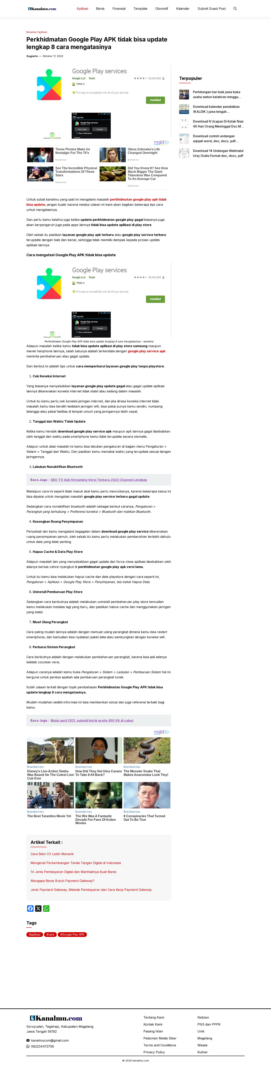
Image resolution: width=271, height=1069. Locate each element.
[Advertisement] (212, 50)
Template (140, 9)
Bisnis (100, 9)
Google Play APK (73, 934)
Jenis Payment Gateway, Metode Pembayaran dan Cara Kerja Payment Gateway (91, 890)
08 (33, 1046)
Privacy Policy (154, 1052)
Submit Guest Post (212, 9)
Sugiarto (32, 56)
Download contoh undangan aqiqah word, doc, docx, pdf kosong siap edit (214, 141)
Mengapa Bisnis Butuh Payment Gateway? (62, 881)
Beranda (31, 32)
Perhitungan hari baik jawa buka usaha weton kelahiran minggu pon (216, 97)
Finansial (119, 9)
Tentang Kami (153, 1017)
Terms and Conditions (159, 1045)
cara (51, 934)
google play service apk (146, 351)
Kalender (183, 9)
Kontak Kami (152, 1024)
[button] (235, 9)
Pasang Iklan (153, 1031)
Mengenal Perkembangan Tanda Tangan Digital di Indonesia (76, 863)
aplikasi (35, 934)
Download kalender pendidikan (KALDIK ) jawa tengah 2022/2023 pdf (216, 112)
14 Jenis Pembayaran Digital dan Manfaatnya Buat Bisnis (73, 872)
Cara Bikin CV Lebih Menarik (52, 854)
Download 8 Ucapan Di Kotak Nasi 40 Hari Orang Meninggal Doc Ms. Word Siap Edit (218, 126)
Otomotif (161, 9)
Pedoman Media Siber (160, 1038)
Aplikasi (82, 9)
